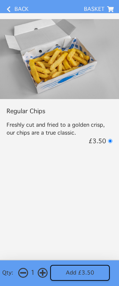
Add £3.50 (80, 273)
